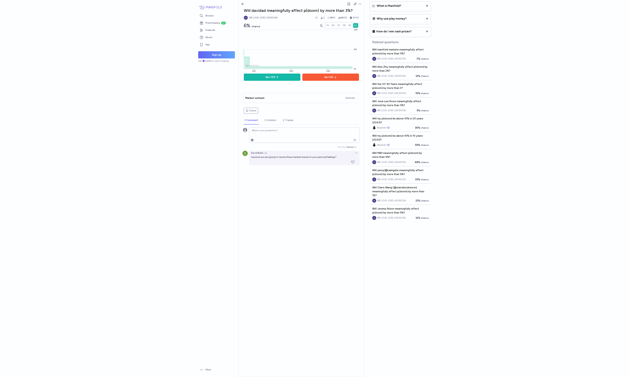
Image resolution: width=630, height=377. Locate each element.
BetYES (270, 77)
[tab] (251, 120)
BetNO (329, 77)
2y (265, 153)
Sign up (216, 54)
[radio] (328, 25)
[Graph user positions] (321, 25)
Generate (350, 98)
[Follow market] (349, 4)
